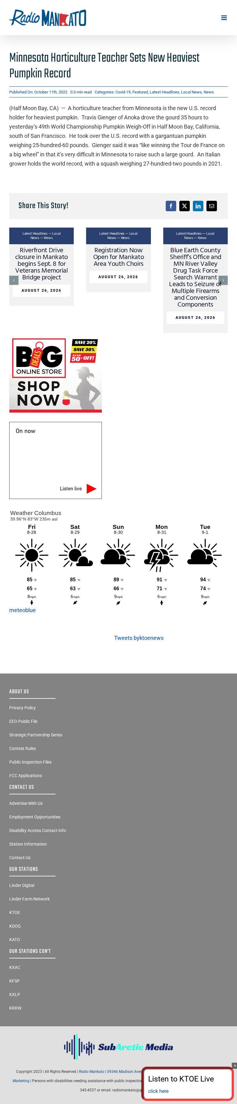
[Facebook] (171, 206)
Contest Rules (22, 748)
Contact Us (20, 857)
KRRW (15, 1008)
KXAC (14, 967)
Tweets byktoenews (139, 638)
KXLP (14, 994)
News (209, 92)
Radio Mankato (91, 1071)
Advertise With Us (26, 803)
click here (158, 1091)
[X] (184, 206)
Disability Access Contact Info (37, 830)
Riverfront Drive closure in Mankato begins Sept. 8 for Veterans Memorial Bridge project (41, 264)
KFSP (14, 980)
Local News (191, 92)
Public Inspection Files (30, 762)
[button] (14, 280)
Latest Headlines (164, 92)
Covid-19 (123, 92)
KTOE (14, 912)
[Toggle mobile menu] (224, 17)
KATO (14, 939)
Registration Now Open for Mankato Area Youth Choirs (118, 257)
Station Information (28, 844)
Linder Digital (21, 885)
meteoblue (22, 610)
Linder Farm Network (29, 898)
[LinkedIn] (198, 206)
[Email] (211, 206)
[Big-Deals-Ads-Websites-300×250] (55, 338)
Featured (140, 92)
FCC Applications (25, 775)
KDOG (15, 926)
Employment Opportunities (34, 816)
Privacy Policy (22, 707)
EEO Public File (23, 721)
